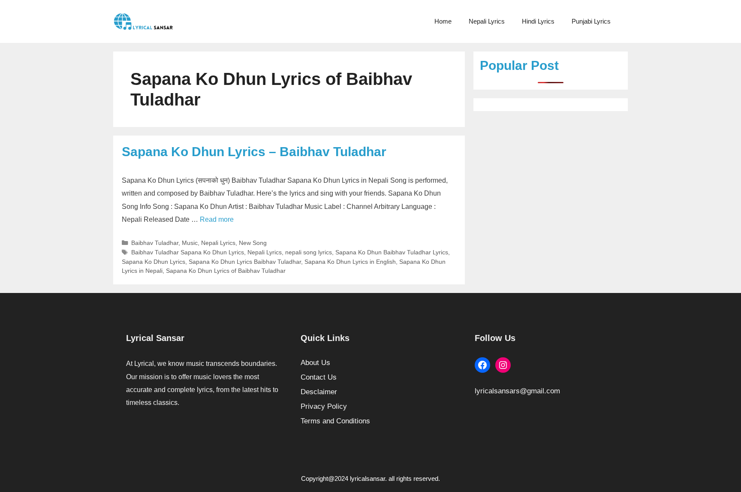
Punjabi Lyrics (591, 21)
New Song (253, 242)
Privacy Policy (324, 406)
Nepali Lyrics (487, 21)
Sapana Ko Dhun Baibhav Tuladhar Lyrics (391, 252)
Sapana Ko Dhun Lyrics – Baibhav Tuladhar (254, 152)
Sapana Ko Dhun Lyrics (153, 261)
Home (443, 21)
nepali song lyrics (308, 252)
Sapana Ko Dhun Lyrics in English (350, 261)
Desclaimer (319, 392)
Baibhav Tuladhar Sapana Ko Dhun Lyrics (187, 252)
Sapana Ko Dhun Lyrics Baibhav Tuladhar (245, 261)
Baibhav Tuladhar (154, 242)
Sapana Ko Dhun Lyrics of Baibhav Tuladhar (226, 270)
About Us (315, 363)
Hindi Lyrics (538, 21)
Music (190, 242)
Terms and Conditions (335, 421)
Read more (217, 219)
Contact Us (319, 377)
